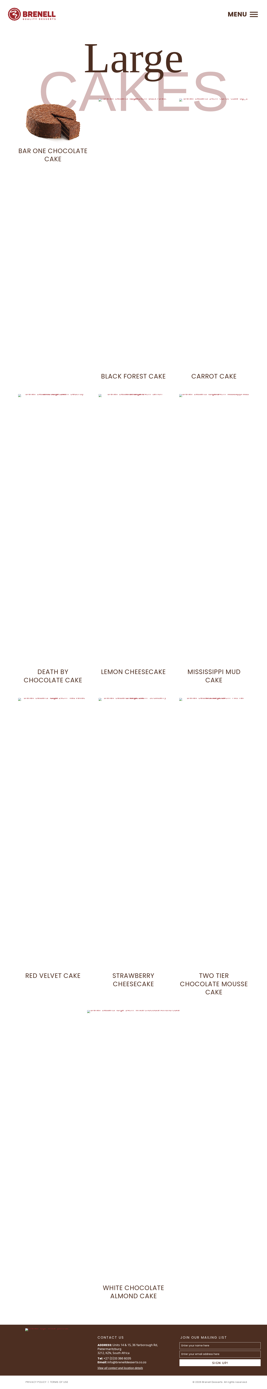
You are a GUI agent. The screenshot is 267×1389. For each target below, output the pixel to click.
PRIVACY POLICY (36, 1382)
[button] (242, 14)
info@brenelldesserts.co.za (127, 1362)
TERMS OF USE (59, 1382)
